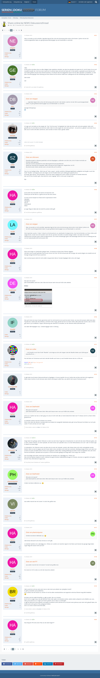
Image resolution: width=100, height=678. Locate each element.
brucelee (39, 609)
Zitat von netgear (32, 99)
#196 (95, 498)
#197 (95, 527)
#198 (95, 556)
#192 (95, 374)
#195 (95, 469)
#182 (95, 64)
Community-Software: (50, 675)
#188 (95, 248)
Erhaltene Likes (8, 53)
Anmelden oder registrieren (85, 2)
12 (16, 30)
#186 (95, 189)
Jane (30, 364)
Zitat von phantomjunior (34, 532)
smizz (10, 25)
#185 (95, 152)
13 (19, 30)
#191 (95, 344)
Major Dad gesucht (38, 362)
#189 (95, 277)
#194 (95, 437)
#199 (95, 586)
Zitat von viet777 (31, 562)
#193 (95, 401)
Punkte (6, 55)
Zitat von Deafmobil (32, 407)
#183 (95, 94)
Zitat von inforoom (32, 157)
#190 (95, 317)
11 (13, 30)
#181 (95, 35)
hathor (38, 427)
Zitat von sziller (31, 349)
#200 (95, 619)
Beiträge (7, 56)
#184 (95, 123)
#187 (95, 219)
